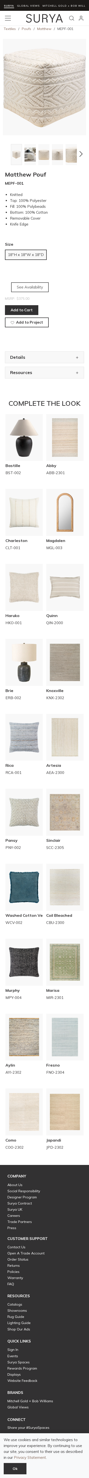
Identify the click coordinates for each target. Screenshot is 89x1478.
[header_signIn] (81, 18)
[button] (8, 154)
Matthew (44, 29)
